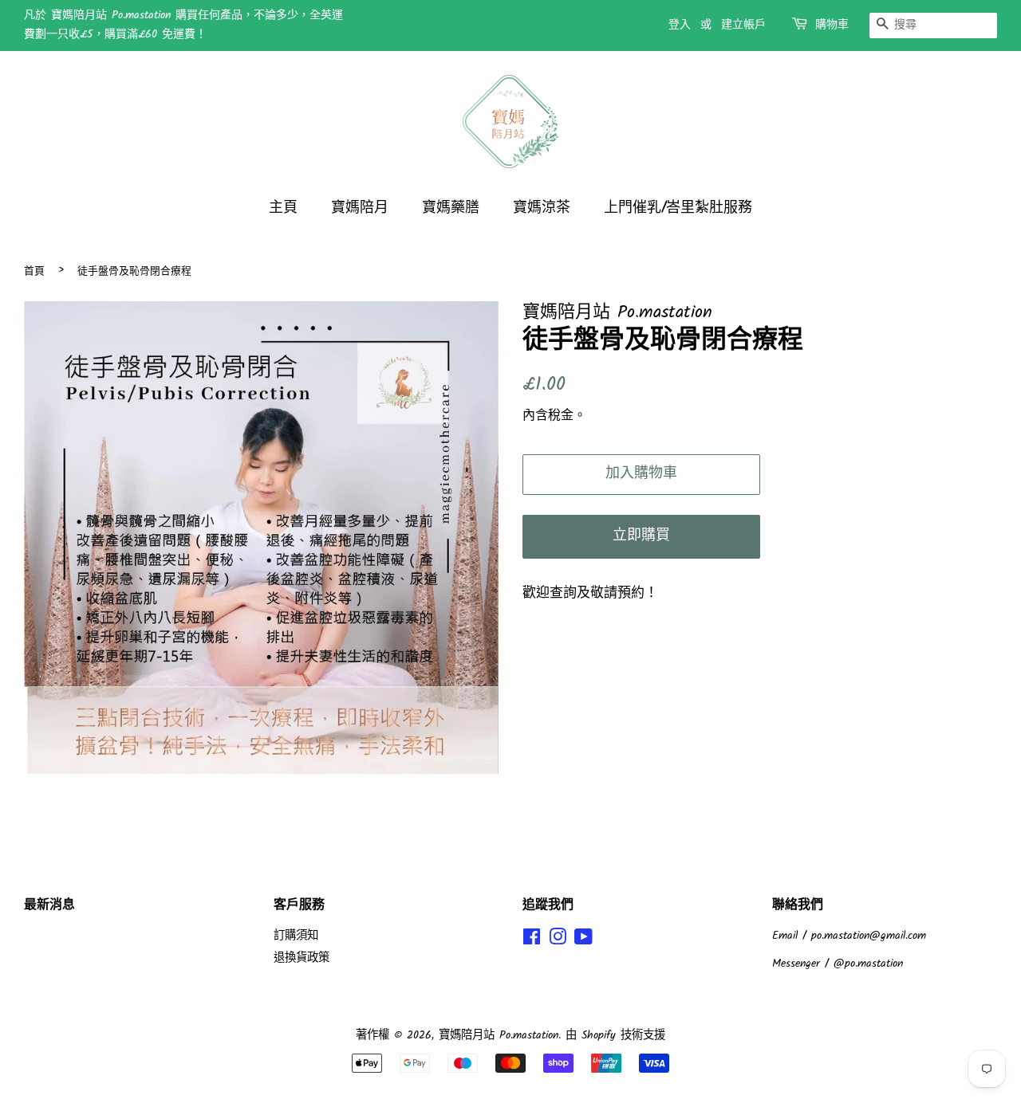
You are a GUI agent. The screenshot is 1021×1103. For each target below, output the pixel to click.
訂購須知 (296, 936)
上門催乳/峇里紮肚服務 (678, 208)
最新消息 (49, 905)
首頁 (34, 271)
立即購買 (641, 536)
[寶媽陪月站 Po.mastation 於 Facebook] (531, 941)
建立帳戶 (743, 24)
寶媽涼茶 (541, 208)
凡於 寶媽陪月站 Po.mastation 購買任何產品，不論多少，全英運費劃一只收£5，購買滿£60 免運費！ (183, 24)
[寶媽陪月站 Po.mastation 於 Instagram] (557, 941)
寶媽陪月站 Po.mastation (498, 1035)
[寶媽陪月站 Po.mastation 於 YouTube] (583, 941)
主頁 (283, 208)
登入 (679, 24)
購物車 (832, 24)
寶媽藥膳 (450, 208)
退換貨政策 (301, 958)
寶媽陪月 (359, 208)
